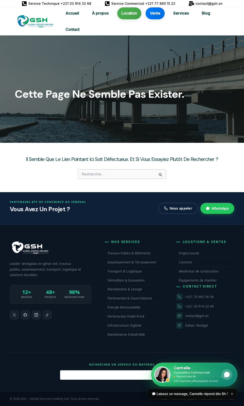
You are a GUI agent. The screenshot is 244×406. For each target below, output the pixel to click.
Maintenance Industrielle (126, 334)
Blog (206, 13)
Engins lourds (189, 253)
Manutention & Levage (124, 289)
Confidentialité (212, 398)
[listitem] (14, 314)
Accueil (72, 13)
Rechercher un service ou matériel (122, 364)
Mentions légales (184, 398)
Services (181, 13)
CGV (231, 398)
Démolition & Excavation (125, 280)
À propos (100, 13)
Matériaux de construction (199, 271)
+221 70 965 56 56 (199, 297)
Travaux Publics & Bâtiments (128, 253)
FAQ (164, 398)
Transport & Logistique (124, 271)
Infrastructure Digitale (124, 325)
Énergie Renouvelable (123, 307)
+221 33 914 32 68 (199, 306)
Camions (185, 262)
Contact (73, 29)
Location (129, 13)
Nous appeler (181, 208)
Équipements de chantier (198, 280)
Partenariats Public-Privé (125, 316)
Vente (155, 13)
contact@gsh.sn (196, 316)
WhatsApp (220, 208)
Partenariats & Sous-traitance (129, 298)
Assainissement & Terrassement (131, 262)
